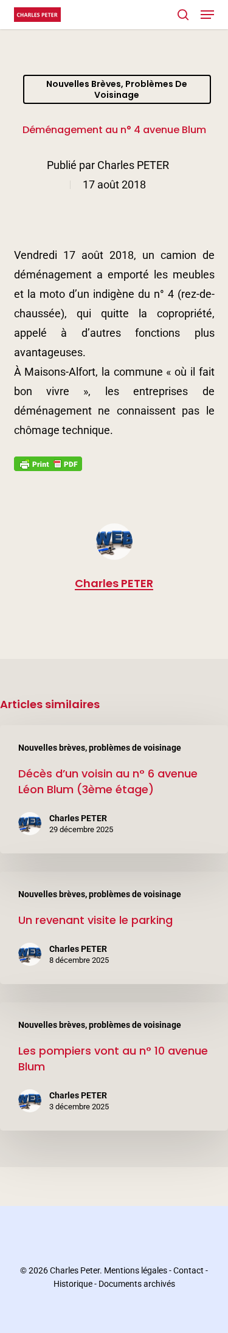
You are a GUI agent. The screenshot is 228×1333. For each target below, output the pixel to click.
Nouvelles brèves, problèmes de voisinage (116, 89)
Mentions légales (135, 1270)
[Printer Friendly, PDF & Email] (48, 467)
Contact (188, 1270)
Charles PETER (133, 165)
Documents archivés (136, 1284)
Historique (73, 1284)
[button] (207, 15)
